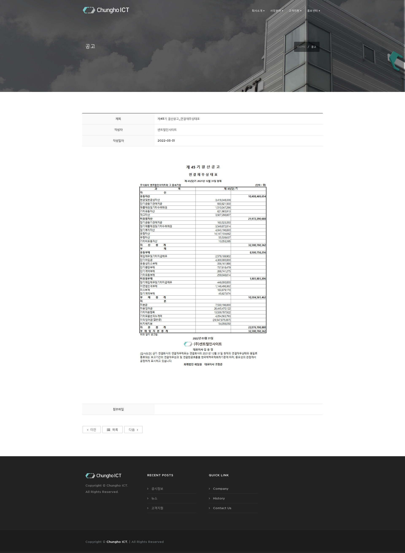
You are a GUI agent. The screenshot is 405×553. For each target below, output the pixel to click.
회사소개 (258, 10)
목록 (115, 429)
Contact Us (222, 508)
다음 (132, 429)
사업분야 (277, 10)
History (219, 498)
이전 (93, 429)
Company (220, 488)
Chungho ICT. (117, 542)
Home (301, 46)
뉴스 (154, 498)
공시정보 (157, 488)
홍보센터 (313, 10)
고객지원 (295, 10)
